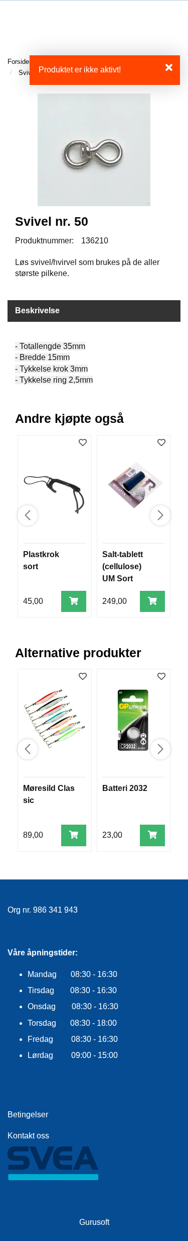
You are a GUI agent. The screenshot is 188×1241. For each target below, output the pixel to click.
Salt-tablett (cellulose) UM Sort (122, 566)
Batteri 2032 (124, 788)
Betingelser (28, 1114)
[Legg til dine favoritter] (82, 443)
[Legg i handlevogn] (73, 601)
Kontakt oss (28, 1135)
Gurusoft (94, 1222)
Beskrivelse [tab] (37, 310)
